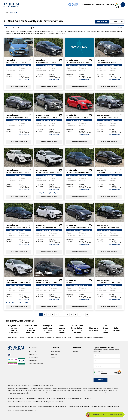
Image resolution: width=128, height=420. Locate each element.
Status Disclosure (85, 406)
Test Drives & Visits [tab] (105, 329)
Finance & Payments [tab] (93, 329)
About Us (32, 351)
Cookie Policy (33, 360)
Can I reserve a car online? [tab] (61, 329)
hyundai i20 (71, 280)
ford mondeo (102, 60)
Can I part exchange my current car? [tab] (47, 329)
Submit (100, 379)
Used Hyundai (55, 354)
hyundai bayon (12, 225)
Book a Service (88, 4)
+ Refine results (102, 21)
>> (87, 315)
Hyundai (75, 351)
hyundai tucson (12, 115)
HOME (6, 13)
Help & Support (108, 406)
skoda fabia (71, 170)
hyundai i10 (10, 60)
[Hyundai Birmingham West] (11, 5)
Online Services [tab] (116, 329)
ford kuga (10, 280)
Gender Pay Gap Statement (70, 406)
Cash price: (9, 74)
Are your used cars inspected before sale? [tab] (31, 329)
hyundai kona (72, 60)
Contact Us (110, 4)
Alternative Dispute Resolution (35, 406)
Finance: (21, 74)
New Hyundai (55, 351)
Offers (53, 357)
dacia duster (41, 170)
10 (75, 315)
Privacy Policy (33, 357)
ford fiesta (40, 60)
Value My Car (99, 4)
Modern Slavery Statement (53, 406)
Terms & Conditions (36, 363)
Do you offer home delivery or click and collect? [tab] (77, 329)
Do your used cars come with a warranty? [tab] (14, 329)
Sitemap (116, 406)
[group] (18, 47)
